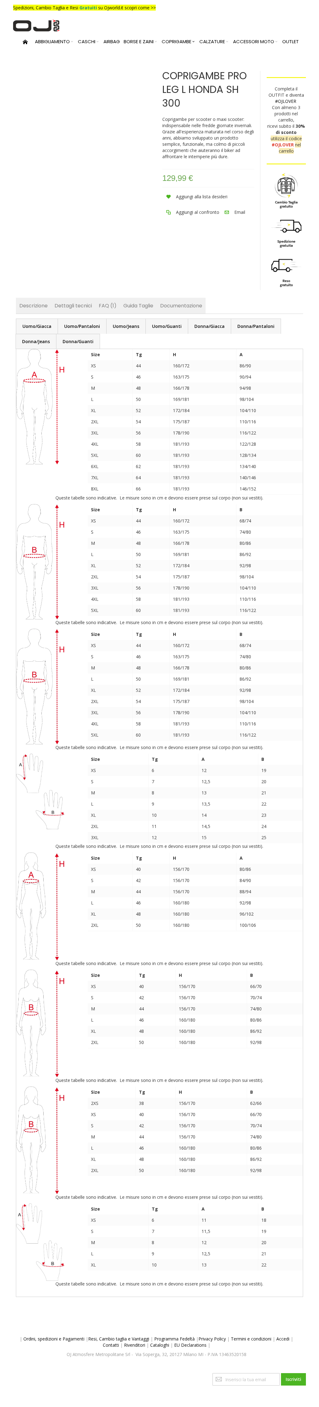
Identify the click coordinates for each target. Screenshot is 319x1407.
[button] (194, 197)
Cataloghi (159, 1345)
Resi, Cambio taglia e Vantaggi (118, 1339)
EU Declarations (190, 1345)
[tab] (37, 326)
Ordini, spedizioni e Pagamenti (53, 1339)
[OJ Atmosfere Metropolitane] (36, 25)
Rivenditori (134, 1345)
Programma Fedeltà (174, 1339)
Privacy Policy (212, 1339)
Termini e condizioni (251, 1339)
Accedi (282, 1339)
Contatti (111, 1345)
